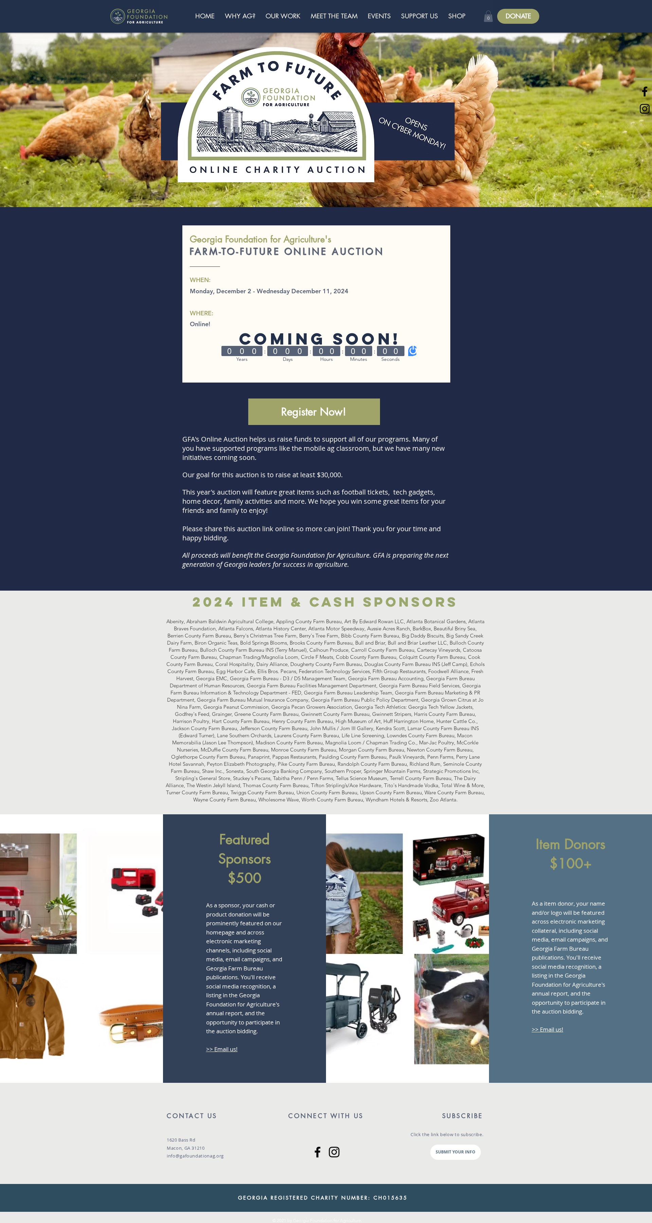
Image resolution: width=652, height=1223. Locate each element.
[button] (488, 16)
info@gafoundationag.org (195, 1156)
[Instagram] (334, 1152)
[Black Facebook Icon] (644, 91)
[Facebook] (317, 1152)
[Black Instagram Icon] (644, 108)
